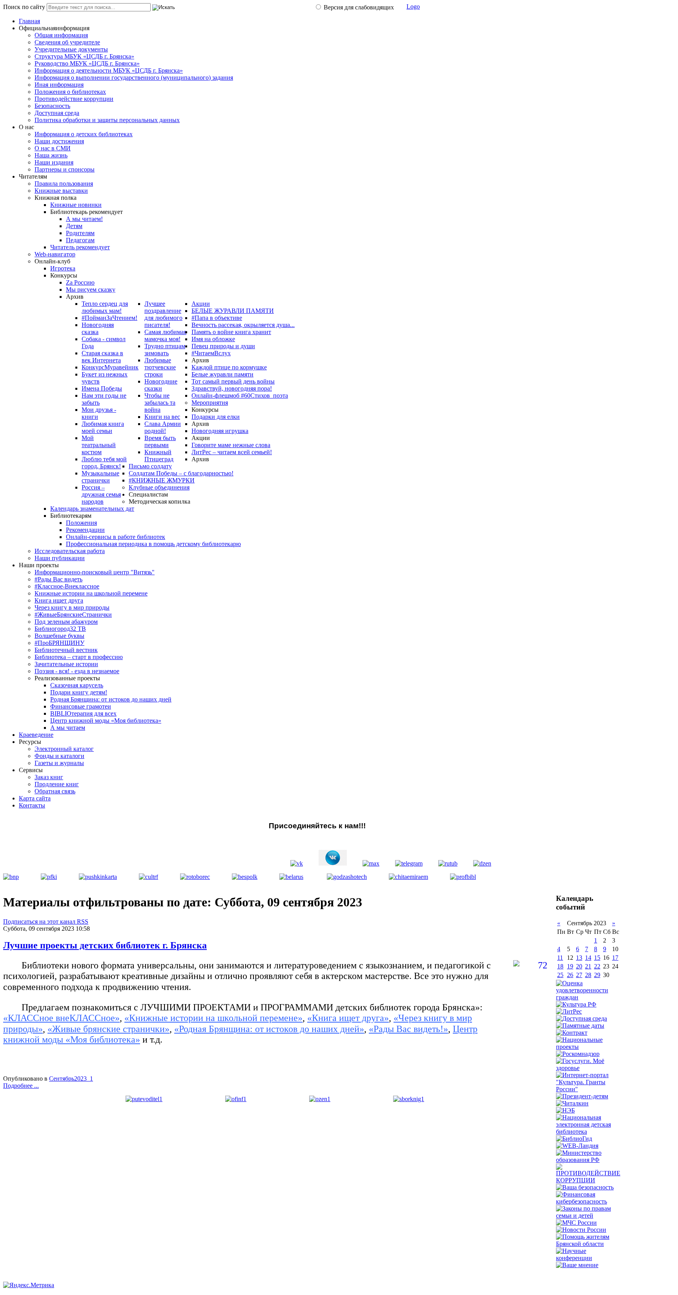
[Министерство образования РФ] (588, 1159)
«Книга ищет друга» (348, 1018)
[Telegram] (409, 863)
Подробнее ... (21, 1085)
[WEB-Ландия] (577, 1145)
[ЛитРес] (569, 1011)
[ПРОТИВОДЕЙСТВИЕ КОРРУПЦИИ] (588, 1180)
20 (579, 966)
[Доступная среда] (581, 1018)
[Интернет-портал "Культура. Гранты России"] (588, 1089)
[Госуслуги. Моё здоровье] (588, 1068)
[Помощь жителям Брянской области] (588, 1243)
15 (597, 957)
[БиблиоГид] (574, 1138)
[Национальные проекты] (588, 1046)
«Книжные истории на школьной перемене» (213, 1018)
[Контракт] (571, 1032)
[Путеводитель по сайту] (144, 1099)
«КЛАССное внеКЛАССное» (61, 1018)
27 (579, 975)
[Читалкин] (572, 1103)
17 (615, 957)
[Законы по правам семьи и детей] (588, 1215)
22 (597, 966)
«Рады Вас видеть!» (408, 1029)
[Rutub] (447, 863)
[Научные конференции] (588, 1258)
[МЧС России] (576, 1222)
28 (588, 975)
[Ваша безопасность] (585, 1187)
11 (560, 957)
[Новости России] (581, 1229)
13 (579, 957)
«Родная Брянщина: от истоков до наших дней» (269, 1029)
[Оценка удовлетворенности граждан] (588, 997)
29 (597, 975)
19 (570, 966)
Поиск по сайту (24, 7)
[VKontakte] (296, 863)
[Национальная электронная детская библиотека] (588, 1131)
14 (588, 957)
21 (588, 966)
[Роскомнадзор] (578, 1053)
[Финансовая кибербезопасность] (588, 1201)
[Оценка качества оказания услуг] (319, 1099)
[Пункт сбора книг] (408, 1099)
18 (560, 966)
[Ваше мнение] (577, 1265)
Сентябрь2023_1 (71, 1078)
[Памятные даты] (580, 1025)
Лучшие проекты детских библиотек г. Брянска (105, 945)
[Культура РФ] (576, 1004)
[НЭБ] (565, 1110)
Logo (413, 6)
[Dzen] (482, 863)
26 (570, 975)
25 (560, 975)
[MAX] (371, 863)
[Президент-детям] (582, 1096)
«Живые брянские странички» (108, 1029)
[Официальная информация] (235, 1099)
